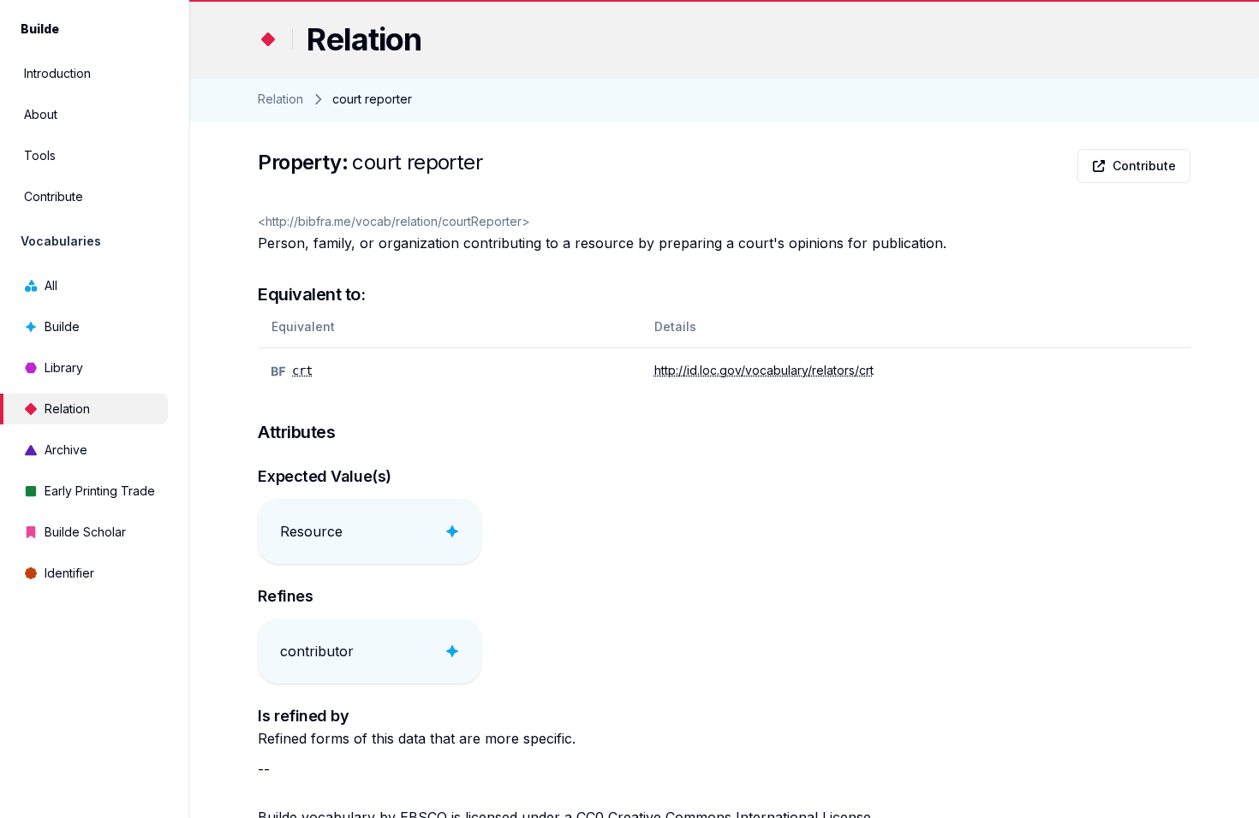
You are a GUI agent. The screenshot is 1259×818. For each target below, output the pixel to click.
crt (302, 370)
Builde (62, 326)
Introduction (57, 73)
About (40, 114)
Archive (66, 449)
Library (64, 367)
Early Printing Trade (100, 490)
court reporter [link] (372, 99)
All (51, 285)
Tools (40, 155)
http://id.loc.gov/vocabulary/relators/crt (764, 370)
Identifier (69, 573)
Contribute (53, 196)
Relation (67, 408)
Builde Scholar (85, 532)
